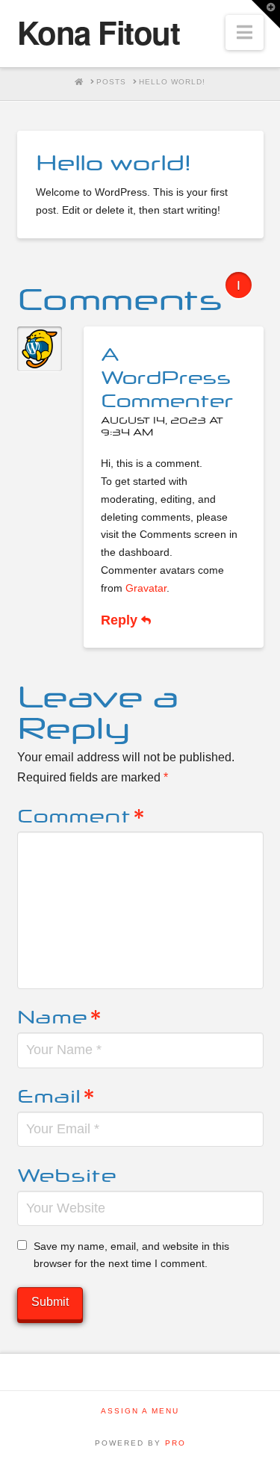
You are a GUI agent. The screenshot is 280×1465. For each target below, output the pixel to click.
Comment (81, 814)
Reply (121, 620)
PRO (175, 1443)
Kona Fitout (98, 32)
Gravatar (146, 588)
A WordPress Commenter (167, 375)
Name (59, 1015)
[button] (244, 32)
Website (66, 1173)
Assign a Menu (140, 1411)
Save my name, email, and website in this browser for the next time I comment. (131, 1255)
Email (56, 1094)
